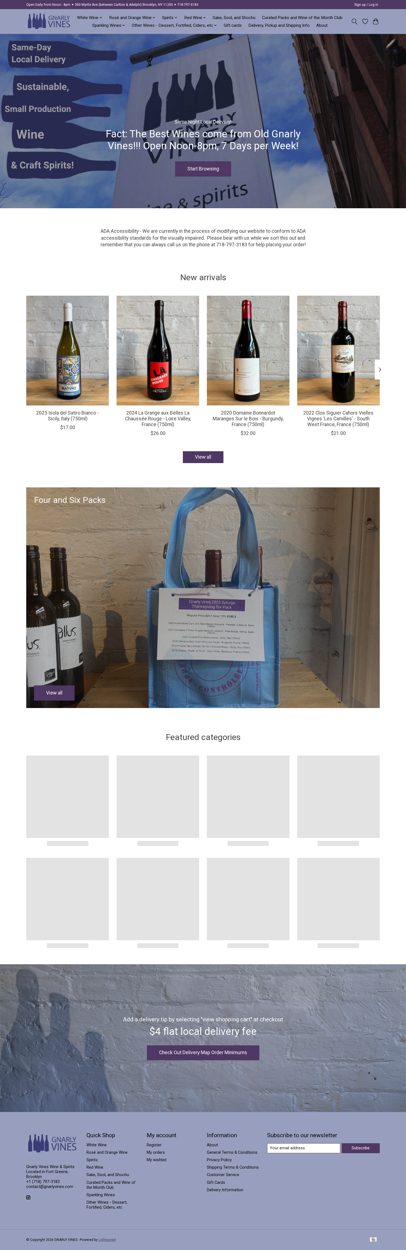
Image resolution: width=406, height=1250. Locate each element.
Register (154, 1144)
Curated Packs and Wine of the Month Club (302, 17)
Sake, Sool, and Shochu (234, 17)
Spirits (92, 1159)
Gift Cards (216, 1182)
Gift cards (233, 25)
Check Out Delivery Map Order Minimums (203, 1052)
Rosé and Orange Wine (107, 1152)
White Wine (96, 1144)
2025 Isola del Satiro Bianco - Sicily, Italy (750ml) (67, 415)
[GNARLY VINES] (49, 21)
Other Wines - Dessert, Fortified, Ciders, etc (106, 1205)
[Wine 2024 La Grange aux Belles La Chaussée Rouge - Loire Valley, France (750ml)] (158, 350)
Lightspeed (107, 1240)
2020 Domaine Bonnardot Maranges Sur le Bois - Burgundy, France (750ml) (248, 418)
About (322, 25)
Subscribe (361, 1147)
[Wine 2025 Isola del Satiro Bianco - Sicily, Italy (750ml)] (67, 350)
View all (203, 457)
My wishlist (157, 1159)
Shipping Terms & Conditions (233, 1167)
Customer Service (223, 1174)
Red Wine (94, 1167)
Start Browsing (203, 168)
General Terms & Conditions (232, 1152)
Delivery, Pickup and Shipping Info (279, 25)
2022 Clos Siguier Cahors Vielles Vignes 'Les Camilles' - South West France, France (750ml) (338, 418)
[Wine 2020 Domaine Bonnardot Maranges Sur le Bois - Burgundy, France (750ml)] (248, 350)
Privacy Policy (219, 1159)
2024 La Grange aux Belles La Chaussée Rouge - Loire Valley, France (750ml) (158, 418)
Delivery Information (225, 1189)
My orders (156, 1152)
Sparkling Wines (100, 1194)
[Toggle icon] (354, 21)
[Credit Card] (373, 1240)
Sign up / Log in (366, 5)
